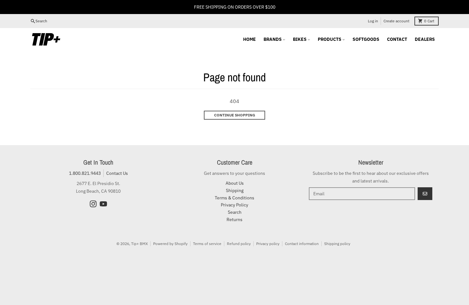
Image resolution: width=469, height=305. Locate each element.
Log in (373, 21)
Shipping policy (337, 243)
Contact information (302, 243)
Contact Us (117, 173)
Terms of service (207, 243)
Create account (396, 21)
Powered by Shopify (170, 243)
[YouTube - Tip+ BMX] (103, 204)
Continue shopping (234, 115)
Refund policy (239, 243)
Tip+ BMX (139, 243)
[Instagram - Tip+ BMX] (93, 204)
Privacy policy (267, 243)
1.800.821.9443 (85, 173)
